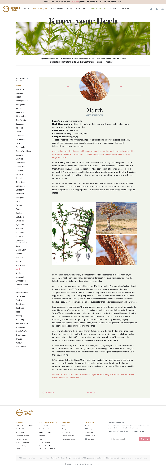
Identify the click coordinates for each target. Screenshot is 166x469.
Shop (26, 9)
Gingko (19, 213)
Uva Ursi (19, 339)
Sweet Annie (21, 335)
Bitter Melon (21, 116)
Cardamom (20, 139)
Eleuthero (20, 193)
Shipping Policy (45, 432)
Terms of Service (22, 442)
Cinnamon (20, 155)
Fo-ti (18, 201)
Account (157, 9)
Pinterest (91, 436)
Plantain (19, 300)
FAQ (40, 439)
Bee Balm (20, 112)
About (113, 9)
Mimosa (19, 261)
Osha (18, 288)
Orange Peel (21, 281)
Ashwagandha (22, 100)
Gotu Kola (20, 217)
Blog (70, 9)
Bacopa (19, 108)
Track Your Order (45, 429)
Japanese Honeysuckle (21, 241)
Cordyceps (20, 162)
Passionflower (22, 292)
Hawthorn (20, 228)
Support (42, 436)
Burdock (19, 128)
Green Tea (20, 221)
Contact (125, 9)
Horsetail (19, 236)
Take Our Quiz (40, 9)
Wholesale (20, 432)
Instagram (91, 429)
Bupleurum (20, 124)
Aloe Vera (20, 89)
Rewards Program (69, 439)
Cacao (18, 131)
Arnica (18, 97)
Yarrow (19, 343)
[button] (11, 9)
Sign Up (145, 439)
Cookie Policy (44, 442)
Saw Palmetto (22, 323)
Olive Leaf (20, 277)
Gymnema (20, 224)
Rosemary (20, 319)
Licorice (19, 253)
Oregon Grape (22, 284)
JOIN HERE (75, 2)
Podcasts (66, 432)
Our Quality (57, 9)
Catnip (18, 143)
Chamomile (20, 147)
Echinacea (20, 186)
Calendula (20, 135)
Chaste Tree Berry (23, 151)
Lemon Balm (21, 250)
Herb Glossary (98, 9)
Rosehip (19, 315)
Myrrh (18, 269)
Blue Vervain (21, 120)
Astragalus (20, 104)
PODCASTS (81, 9)
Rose (18, 312)
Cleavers (19, 159)
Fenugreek (20, 197)
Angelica (19, 93)
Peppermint (20, 296)
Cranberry (20, 170)
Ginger (18, 209)
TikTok (89, 425)
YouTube (90, 439)
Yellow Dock (21, 346)
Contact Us (43, 425)
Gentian (19, 205)
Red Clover (20, 304)
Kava (18, 246)
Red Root (20, 308)
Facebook (91, 432)
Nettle (18, 273)
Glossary (20, 80)
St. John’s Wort (22, 331)
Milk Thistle (20, 257)
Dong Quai (20, 182)
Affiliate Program (22, 436)
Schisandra (20, 327)
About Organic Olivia (24, 425)
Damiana (19, 174)
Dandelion (20, 178)
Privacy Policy (21, 439)
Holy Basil (20, 232)
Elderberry (20, 190)
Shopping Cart (163, 9)
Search (151, 9)
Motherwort (21, 265)
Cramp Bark (21, 166)
